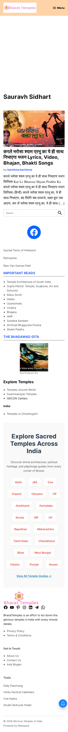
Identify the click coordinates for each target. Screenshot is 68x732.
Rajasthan (20, 529)
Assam (53, 564)
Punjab (34, 564)
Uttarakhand (47, 541)
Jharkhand (22, 505)
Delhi (18, 482)
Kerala (20, 517)
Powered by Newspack (16, 725)
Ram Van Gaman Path (17, 265)
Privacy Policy (15, 631)
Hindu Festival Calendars (18, 692)
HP (54, 493)
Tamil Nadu (20, 541)
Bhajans (12, 312)
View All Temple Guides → (34, 576)
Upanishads (14, 303)
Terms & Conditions (19, 635)
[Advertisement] (34, 56)
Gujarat (16, 493)
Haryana (37, 493)
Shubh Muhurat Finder (17, 705)
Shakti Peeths (15, 329)
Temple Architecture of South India (29, 281)
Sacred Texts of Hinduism (19, 250)
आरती (9, 316)
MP (36, 517)
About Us (13, 655)
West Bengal (42, 552)
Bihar (20, 552)
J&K (34, 482)
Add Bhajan (14, 664)
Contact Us (14, 660)
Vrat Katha (10, 698)
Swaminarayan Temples (22, 394)
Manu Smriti (14, 294)
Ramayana (10, 258)
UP (50, 517)
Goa (50, 482)
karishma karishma (19, 169)
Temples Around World (21, 389)
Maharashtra (45, 529)
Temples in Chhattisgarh (22, 413)
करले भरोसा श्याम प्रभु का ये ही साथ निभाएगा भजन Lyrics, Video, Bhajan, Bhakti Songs (33, 157)
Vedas (11, 299)
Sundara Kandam (17, 320)
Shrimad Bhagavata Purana (24, 325)
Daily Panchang (13, 685)
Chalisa (11, 307)
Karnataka (46, 505)
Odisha (14, 564)
